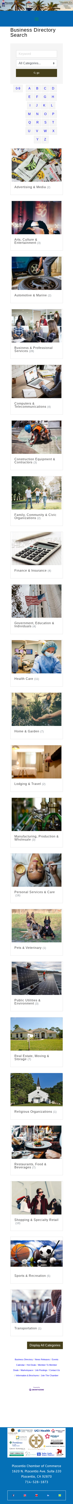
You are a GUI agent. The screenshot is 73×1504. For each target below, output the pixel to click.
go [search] (38, 72)
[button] (45, 1345)
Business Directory (24, 1359)
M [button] (29, 114)
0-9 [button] (18, 88)
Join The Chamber (49, 1375)
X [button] (53, 131)
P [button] (53, 114)
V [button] (37, 131)
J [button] (37, 105)
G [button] (45, 96)
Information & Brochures (27, 1375)
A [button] (29, 88)
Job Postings (41, 1370)
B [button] (37, 88)
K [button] (44, 105)
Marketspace (27, 1370)
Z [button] (45, 139)
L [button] (52, 105)
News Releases (42, 1359)
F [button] (37, 96)
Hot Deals (31, 1365)
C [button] (45, 88)
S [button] (45, 122)
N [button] (37, 114)
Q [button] (29, 122)
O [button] (45, 114)
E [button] (29, 96)
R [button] (37, 122)
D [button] (53, 88)
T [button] (53, 122)
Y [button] (37, 139)
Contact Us (54, 1370)
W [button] (45, 131)
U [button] (29, 131)
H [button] (53, 96)
